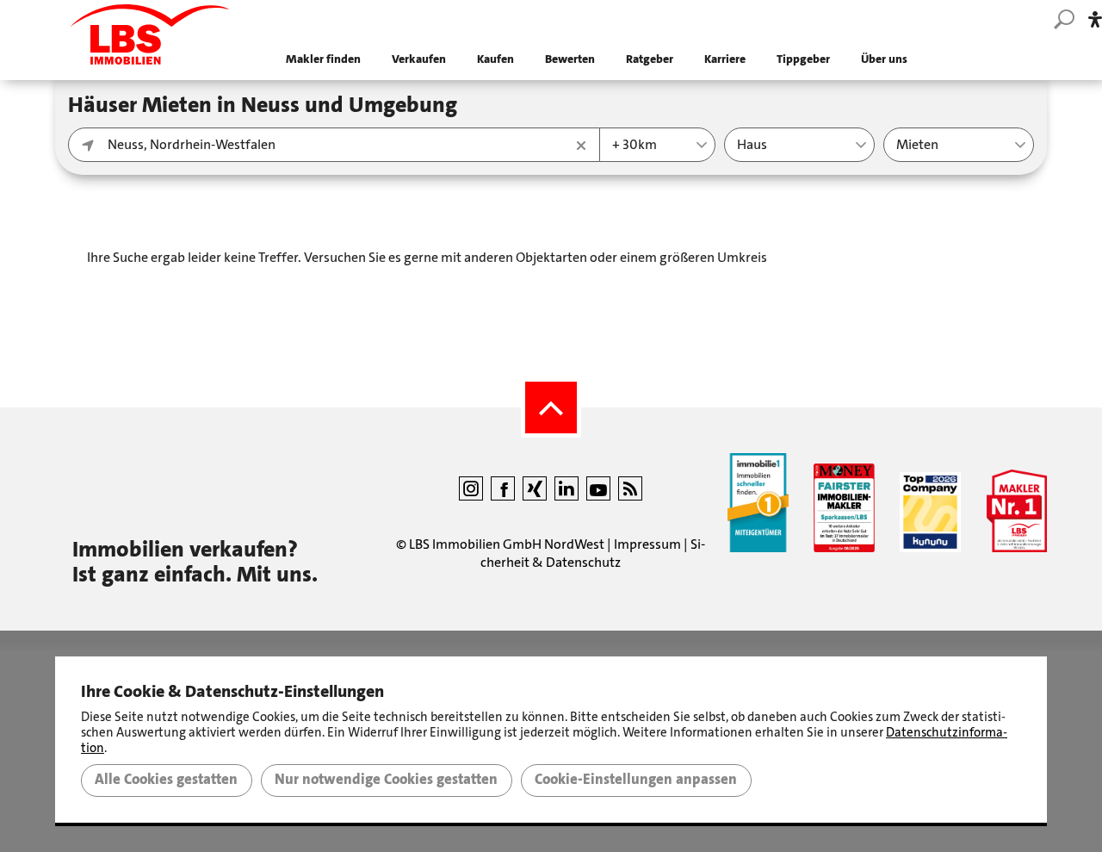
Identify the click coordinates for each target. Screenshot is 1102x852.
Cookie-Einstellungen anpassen (636, 779)
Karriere (725, 59)
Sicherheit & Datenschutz (592, 553)
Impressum (647, 544)
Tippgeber (803, 59)
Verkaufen (419, 59)
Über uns (884, 59)
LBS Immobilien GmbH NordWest (506, 544)
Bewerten (570, 59)
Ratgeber (649, 59)
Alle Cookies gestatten (166, 779)
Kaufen (495, 59)
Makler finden (323, 59)
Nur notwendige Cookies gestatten (386, 779)
